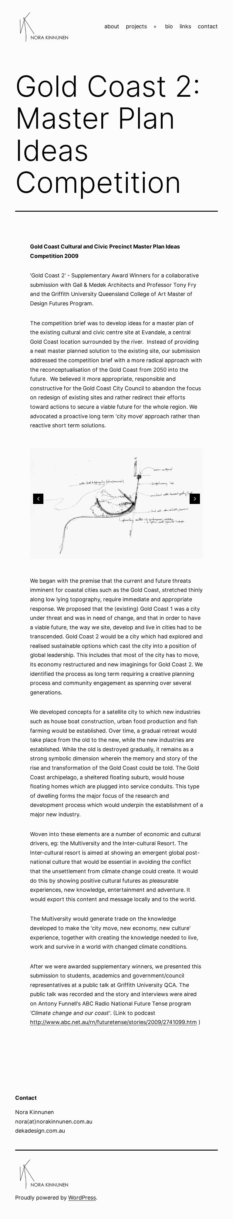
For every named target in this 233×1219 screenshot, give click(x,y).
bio (169, 26)
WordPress (82, 1197)
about (111, 26)
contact (208, 26)
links (185, 26)
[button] (38, 499)
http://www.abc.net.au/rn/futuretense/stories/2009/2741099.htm (113, 1022)
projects (136, 26)
